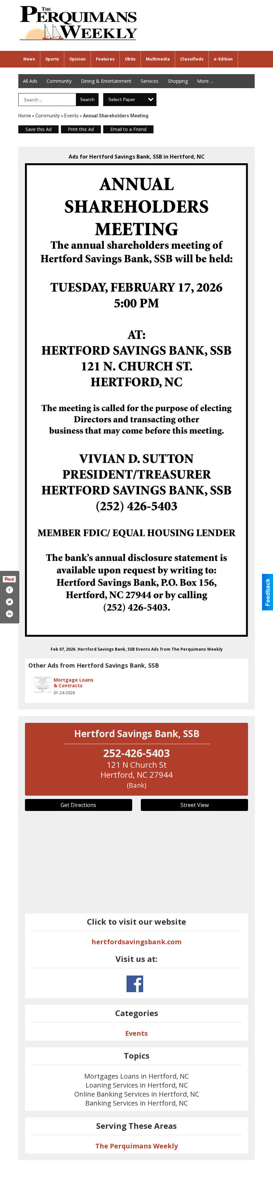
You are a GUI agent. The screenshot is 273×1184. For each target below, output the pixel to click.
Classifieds (191, 59)
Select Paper (122, 99)
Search (87, 99)
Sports (52, 59)
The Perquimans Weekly (136, 1145)
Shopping (178, 81)
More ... (205, 81)
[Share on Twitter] (9, 601)
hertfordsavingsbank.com (136, 942)
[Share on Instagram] (9, 613)
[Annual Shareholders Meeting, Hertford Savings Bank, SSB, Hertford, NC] (136, 400)
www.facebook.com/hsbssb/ (135, 984)
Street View (194, 805)
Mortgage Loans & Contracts (74, 683)
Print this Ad (81, 129)
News (29, 59)
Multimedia (158, 59)
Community (59, 81)
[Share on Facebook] (9, 589)
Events (72, 115)
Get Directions (78, 805)
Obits (130, 59)
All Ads (30, 81)
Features (105, 59)
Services (149, 81)
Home (24, 115)
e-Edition (223, 59)
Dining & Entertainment (106, 81)
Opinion (77, 59)
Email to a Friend (128, 129)
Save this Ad (38, 129)
